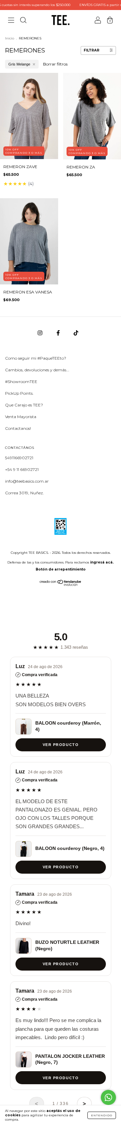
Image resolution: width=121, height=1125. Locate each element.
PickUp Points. (19, 393)
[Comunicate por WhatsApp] (108, 1097)
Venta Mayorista (20, 416)
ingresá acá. (102, 562)
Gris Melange (19, 64)
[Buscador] (23, 20)
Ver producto (60, 745)
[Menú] (11, 20)
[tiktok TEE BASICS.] (76, 333)
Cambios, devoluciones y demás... (37, 369)
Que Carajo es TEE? (24, 404)
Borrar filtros (55, 64)
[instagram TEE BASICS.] (40, 333)
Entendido (101, 1115)
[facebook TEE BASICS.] (58, 333)
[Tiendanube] (61, 584)
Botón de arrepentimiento (61, 569)
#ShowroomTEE (21, 381)
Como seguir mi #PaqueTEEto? (35, 358)
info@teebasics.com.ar (27, 481)
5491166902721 (19, 457)
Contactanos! (18, 428)
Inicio (9, 38)
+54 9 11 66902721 (22, 469)
